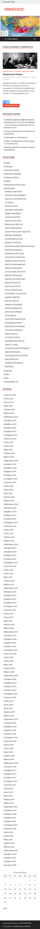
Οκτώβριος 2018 (10, 734)
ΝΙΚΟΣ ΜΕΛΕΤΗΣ (12, 359)
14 (25, 889)
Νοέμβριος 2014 (10, 858)
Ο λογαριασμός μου (11, 382)
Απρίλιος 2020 (9, 668)
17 (5, 893)
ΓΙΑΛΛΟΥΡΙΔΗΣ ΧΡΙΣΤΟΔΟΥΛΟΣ (18, 232)
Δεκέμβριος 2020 (10, 639)
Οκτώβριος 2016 (10, 821)
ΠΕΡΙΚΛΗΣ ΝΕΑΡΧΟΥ (13, 268)
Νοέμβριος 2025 (10, 428)
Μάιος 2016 (8, 839)
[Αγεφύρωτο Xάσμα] (20, 61)
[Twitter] (8, 100)
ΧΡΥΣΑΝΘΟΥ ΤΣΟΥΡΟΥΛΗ (15, 294)
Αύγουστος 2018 (10, 741)
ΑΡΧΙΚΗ (7, 163)
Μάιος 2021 (8, 621)
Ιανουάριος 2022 (10, 592)
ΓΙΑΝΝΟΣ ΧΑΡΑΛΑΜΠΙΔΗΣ (15, 195)
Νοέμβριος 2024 (10, 471)
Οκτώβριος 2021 (10, 603)
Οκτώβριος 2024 (10, 475)
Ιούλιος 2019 (8, 701)
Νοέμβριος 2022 (10, 555)
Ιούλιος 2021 (8, 614)
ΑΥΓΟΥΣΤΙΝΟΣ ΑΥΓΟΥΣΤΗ (15, 272)
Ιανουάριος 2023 (10, 548)
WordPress (19, 926)
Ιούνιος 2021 (8, 617)
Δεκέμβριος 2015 (10, 854)
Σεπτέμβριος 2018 (10, 737)
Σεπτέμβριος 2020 (10, 650)
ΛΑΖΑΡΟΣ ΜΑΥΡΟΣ (12, 217)
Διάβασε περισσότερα (10, 105)
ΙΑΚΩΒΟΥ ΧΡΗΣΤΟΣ (13, 243)
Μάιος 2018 (8, 752)
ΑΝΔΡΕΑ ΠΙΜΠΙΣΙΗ (12, 297)
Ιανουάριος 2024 (10, 508)
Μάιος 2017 (8, 796)
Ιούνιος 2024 (8, 490)
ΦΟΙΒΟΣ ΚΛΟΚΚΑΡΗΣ (28, 71)
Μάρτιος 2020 (9, 672)
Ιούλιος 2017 (8, 788)
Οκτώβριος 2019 (10, 690)
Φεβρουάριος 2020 (11, 675)
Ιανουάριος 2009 (10, 865)
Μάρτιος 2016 (9, 847)
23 (35, 893)
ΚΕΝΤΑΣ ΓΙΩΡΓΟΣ (12, 301)
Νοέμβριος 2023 (10, 515)
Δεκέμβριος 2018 (10, 726)
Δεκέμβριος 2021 (10, 595)
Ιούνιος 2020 (8, 661)
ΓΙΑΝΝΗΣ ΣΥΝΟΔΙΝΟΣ (14, 305)
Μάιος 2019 (8, 708)
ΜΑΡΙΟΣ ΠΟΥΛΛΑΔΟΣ (13, 275)
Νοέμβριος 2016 (10, 818)
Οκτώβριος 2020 (10, 646)
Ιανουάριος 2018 (10, 767)
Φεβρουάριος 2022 (11, 588)
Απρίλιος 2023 (9, 537)
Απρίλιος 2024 (9, 497)
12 (15, 889)
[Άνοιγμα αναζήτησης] (34, 39)
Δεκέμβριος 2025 (10, 424)
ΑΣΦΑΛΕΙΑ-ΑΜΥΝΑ (8, 71)
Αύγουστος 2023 (10, 526)
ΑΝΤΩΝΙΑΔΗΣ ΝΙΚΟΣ (13, 323)
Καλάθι (6, 374)
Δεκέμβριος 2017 (10, 770)
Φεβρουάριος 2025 (11, 460)
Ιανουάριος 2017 (10, 810)
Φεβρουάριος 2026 (11, 417)
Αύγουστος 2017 (10, 785)
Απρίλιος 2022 (9, 581)
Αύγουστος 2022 (10, 566)
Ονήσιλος (27, 77)
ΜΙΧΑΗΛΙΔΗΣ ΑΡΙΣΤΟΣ (14, 224)
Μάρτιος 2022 (9, 584)
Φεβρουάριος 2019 (11, 719)
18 (10, 893)
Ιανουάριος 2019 (10, 723)
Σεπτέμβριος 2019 (10, 694)
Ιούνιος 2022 (8, 573)
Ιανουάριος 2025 (10, 464)
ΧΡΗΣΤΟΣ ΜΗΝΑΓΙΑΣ (13, 308)
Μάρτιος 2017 (9, 803)
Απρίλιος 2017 (9, 799)
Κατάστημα (8, 371)
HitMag (27, 926)
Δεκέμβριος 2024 (10, 468)
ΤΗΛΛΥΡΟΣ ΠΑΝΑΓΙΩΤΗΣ (15, 319)
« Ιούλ (5, 908)
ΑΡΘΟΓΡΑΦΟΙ (9, 188)
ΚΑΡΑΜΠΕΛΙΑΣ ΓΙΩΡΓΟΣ (15, 341)
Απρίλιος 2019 (9, 712)
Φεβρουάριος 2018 (11, 763)
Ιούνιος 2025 (8, 446)
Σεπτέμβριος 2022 (10, 562)
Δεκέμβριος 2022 (10, 552)
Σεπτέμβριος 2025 (10, 435)
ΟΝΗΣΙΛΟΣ (14, 9)
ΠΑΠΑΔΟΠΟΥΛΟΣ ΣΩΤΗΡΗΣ (16, 356)
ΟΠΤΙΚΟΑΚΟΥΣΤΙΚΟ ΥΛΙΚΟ (14, 185)
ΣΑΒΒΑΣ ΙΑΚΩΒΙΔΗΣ (13, 213)
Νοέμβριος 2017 (10, 774)
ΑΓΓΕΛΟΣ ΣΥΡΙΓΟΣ (12, 337)
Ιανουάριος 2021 (10, 635)
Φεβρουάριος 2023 (11, 544)
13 (20, 889)
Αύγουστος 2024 (10, 482)
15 (30, 889)
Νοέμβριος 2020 (10, 643)
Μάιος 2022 (8, 577)
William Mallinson (11, 334)
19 (15, 893)
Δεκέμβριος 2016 (10, 814)
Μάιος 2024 (8, 493)
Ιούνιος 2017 (8, 792)
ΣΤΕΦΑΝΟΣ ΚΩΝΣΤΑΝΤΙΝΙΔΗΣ (17, 348)
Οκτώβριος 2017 (10, 777)
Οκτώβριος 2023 (10, 519)
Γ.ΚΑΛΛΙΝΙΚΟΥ (10, 315)
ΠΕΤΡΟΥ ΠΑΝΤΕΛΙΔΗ (13, 290)
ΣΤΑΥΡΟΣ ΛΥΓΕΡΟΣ (13, 286)
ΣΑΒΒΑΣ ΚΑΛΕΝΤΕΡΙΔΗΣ (15, 261)
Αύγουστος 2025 (10, 439)
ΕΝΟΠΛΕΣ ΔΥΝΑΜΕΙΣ (12, 174)
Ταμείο (6, 378)
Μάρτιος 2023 (9, 541)
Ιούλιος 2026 (8, 399)
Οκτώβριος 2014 (10, 861)
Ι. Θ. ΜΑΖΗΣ (9, 202)
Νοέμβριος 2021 (10, 599)
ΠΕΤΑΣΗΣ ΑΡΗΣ (11, 206)
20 (20, 893)
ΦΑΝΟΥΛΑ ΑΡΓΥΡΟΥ (13, 221)
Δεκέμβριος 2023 (10, 511)
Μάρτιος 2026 (9, 413)
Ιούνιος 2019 (8, 705)
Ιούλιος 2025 (8, 442)
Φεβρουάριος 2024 (11, 504)
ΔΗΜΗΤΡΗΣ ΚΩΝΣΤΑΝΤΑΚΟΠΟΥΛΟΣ (20, 246)
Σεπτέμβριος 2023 (10, 522)
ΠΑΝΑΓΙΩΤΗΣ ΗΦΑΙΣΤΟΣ (15, 257)
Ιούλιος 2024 (8, 486)
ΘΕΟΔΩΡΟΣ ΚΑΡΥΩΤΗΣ (14, 254)
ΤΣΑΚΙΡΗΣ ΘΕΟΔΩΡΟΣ (14, 363)
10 (5, 889)
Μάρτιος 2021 (9, 628)
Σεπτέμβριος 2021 (10, 606)
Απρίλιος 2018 (9, 756)
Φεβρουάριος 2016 (11, 850)
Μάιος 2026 (8, 406)
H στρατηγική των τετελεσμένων (15, 137)
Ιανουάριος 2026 (10, 420)
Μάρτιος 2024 (9, 501)
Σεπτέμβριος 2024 (10, 479)
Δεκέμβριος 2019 (10, 683)
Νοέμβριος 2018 (10, 730)
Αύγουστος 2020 (10, 654)
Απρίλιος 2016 (9, 843)
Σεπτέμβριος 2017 (10, 781)
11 (10, 889)
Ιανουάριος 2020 (10, 679)
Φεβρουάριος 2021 (11, 632)
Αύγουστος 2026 (10, 395)
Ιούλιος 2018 (8, 745)
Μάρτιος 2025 (9, 457)
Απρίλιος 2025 (9, 453)
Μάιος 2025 (8, 450)
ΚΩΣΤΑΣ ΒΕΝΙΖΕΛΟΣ (13, 228)
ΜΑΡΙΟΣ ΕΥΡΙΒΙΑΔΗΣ (13, 235)
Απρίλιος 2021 (9, 624)
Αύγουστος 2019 (10, 697)
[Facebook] (4, 100)
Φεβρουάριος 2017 (11, 807)
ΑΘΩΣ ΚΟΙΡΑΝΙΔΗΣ (12, 352)
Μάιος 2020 (8, 665)
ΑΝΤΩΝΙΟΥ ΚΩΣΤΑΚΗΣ (14, 210)
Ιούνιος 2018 (8, 748)
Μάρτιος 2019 (9, 716)
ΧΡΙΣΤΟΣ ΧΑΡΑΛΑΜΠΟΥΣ (15, 264)
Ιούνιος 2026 (8, 402)
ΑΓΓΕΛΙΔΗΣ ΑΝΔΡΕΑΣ (14, 330)
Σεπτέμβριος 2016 (10, 825)
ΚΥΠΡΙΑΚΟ (18, 71)
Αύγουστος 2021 (10, 610)
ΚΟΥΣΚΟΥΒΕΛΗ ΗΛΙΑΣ (14, 239)
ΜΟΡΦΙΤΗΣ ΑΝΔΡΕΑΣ (13, 250)
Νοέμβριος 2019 (10, 686)
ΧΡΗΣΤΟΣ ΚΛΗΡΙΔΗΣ (13, 312)
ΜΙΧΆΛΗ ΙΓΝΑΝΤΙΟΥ (13, 283)
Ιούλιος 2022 (8, 570)
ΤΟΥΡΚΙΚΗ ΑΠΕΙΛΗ (11, 178)
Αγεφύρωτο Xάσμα (12, 74)
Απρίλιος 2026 (9, 409)
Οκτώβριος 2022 (10, 559)
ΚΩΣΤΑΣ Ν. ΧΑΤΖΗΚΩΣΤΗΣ (15, 199)
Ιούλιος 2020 (8, 657)
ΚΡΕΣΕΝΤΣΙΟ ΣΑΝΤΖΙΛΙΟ (15, 279)
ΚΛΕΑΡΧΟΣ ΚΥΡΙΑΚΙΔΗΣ (15, 326)
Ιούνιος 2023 (8, 533)
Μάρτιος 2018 (9, 759)
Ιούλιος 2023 (8, 530)
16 (35, 889)
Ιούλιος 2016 (8, 832)
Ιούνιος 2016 (8, 836)
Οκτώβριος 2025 (10, 431)
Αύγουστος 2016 (10, 829)
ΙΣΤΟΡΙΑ (7, 181)
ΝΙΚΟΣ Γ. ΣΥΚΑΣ (11, 345)
